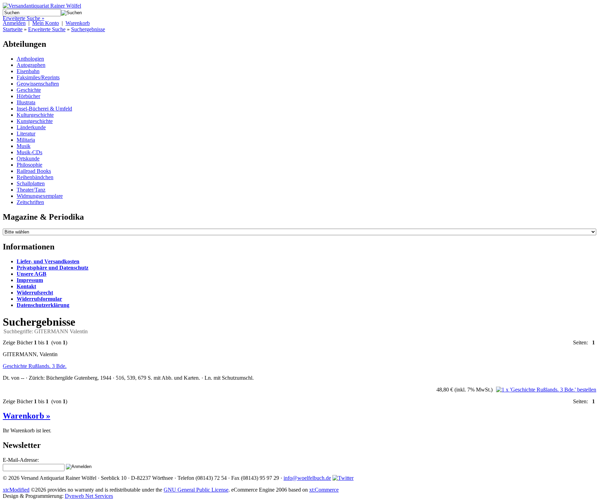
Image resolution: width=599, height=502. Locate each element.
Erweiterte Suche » (23, 18)
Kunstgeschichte (35, 121)
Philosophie (29, 165)
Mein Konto (45, 23)
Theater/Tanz (31, 190)
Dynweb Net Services (89, 496)
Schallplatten (31, 183)
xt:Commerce (324, 490)
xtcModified (16, 490)
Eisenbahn (28, 71)
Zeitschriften (30, 202)
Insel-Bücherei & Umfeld (44, 109)
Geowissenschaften (38, 84)
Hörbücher (28, 96)
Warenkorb (78, 23)
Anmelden (14, 23)
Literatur (26, 133)
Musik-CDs (29, 152)
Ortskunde (28, 158)
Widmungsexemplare (40, 196)
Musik (24, 146)
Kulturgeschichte (35, 115)
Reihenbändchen (35, 177)
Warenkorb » (26, 415)
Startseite (13, 29)
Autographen (31, 65)
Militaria (26, 140)
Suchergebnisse (88, 29)
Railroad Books (34, 171)
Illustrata (26, 102)
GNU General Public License (196, 490)
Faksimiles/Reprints (38, 77)
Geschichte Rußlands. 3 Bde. (35, 366)
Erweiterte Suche (47, 29)
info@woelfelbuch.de (307, 478)
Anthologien (30, 59)
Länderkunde (31, 127)
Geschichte (29, 90)
